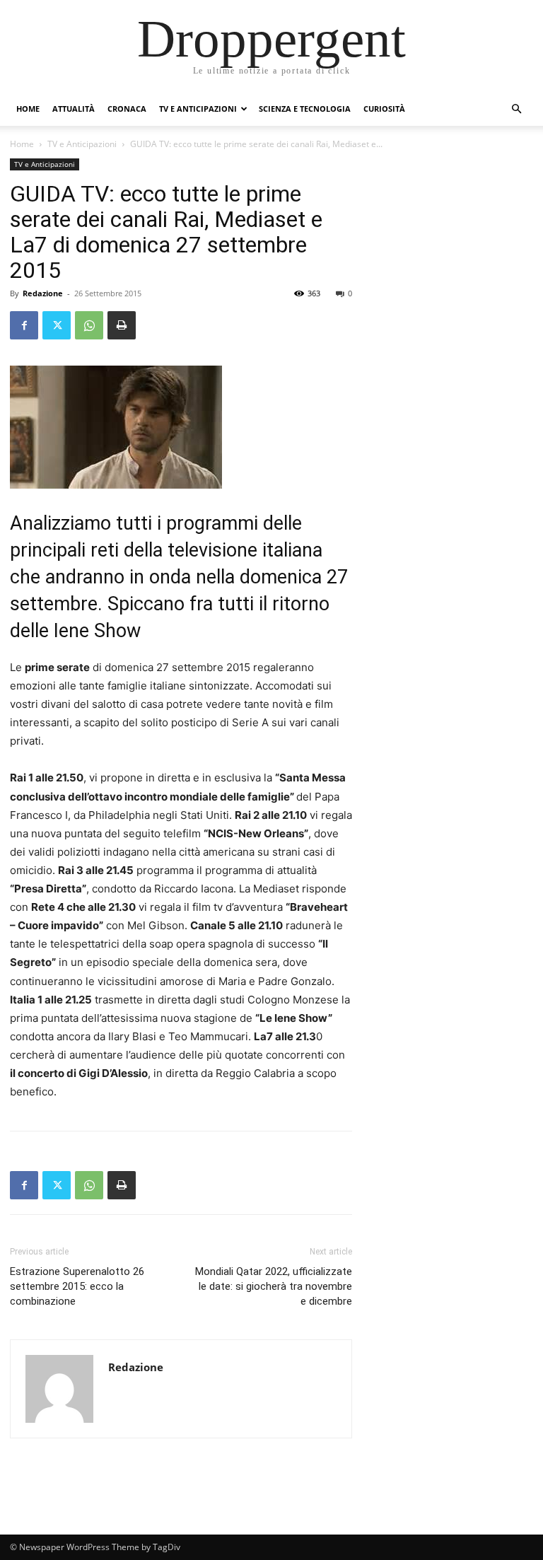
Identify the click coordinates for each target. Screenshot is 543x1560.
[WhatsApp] (89, 325)
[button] (516, 109)
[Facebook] (24, 325)
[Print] (121, 325)
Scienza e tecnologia (305, 108)
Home (28, 108)
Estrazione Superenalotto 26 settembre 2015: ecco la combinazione (77, 1286)
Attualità (73, 108)
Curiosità (384, 108)
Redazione (43, 293)
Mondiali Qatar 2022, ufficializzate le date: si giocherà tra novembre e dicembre (273, 1286)
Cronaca (126, 108)
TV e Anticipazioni (198, 108)
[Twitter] (56, 325)
